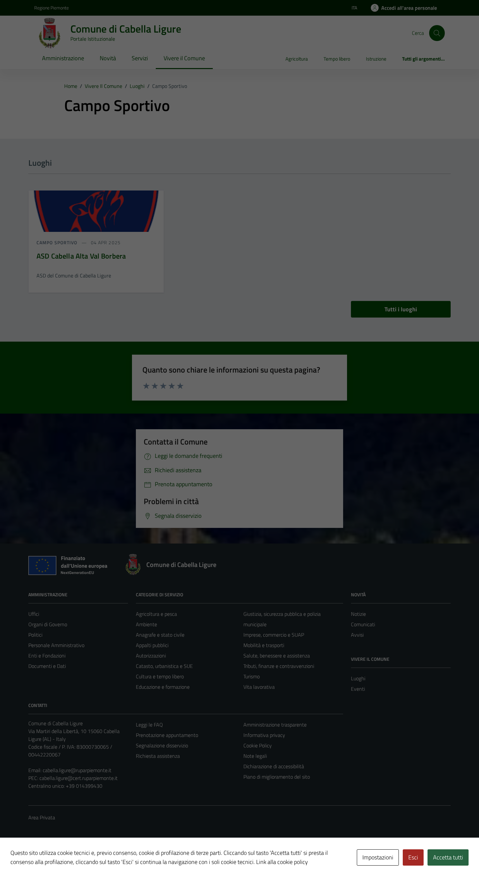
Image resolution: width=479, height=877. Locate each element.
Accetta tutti (448, 857)
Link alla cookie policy (282, 861)
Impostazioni (377, 857)
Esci (413, 857)
